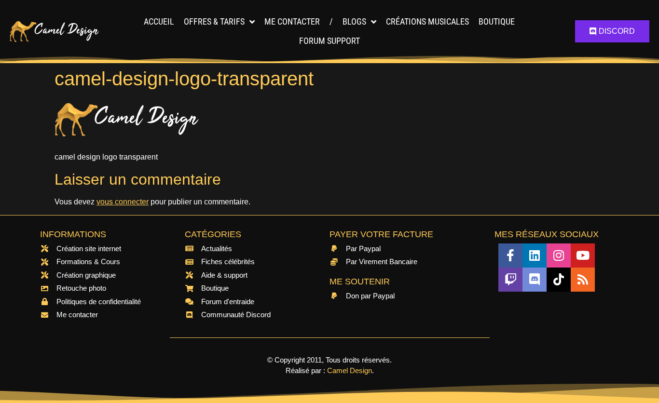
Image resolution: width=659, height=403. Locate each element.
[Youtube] (583, 255)
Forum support (329, 41)
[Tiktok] (559, 280)
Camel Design (349, 370)
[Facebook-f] (510, 255)
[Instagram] (559, 255)
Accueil (159, 21)
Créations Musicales (427, 21)
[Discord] (534, 280)
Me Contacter (292, 21)
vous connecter (122, 202)
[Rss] (583, 280)
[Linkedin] (534, 255)
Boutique (497, 21)
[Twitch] (510, 280)
